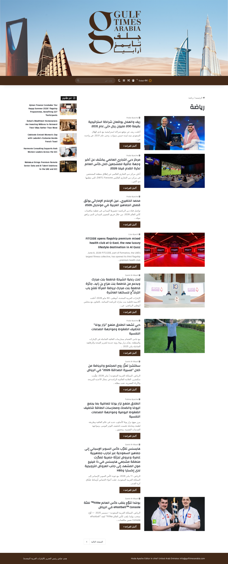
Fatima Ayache (131, 399)
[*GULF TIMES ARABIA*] (114, 38)
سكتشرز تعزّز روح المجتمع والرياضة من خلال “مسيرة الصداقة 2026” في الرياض (113, 368)
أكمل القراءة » (129, 146)
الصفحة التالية (97, 541)
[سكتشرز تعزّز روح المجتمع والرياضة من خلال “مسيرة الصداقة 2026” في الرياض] (174, 377)
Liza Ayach (133, 234)
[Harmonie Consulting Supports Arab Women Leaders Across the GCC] (68, 152)
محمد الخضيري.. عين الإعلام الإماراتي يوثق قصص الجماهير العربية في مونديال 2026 (112, 203)
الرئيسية (199, 98)
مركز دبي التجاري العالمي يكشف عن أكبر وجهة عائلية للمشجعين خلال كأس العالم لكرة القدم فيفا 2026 (112, 164)
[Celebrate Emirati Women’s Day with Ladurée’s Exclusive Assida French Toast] (68, 139)
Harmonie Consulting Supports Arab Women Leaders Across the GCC (40, 150)
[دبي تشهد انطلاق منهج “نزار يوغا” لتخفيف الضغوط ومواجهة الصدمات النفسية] (174, 336)
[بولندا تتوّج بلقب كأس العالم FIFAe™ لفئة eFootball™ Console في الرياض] (174, 514)
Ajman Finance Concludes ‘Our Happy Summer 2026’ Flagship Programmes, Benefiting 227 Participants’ (42, 110)
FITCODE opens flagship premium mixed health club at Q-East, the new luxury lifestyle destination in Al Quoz (113, 243)
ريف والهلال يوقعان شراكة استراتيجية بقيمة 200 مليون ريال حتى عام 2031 (114, 124)
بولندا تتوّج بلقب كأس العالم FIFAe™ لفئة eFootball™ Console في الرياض (112, 505)
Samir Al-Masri (131, 275)
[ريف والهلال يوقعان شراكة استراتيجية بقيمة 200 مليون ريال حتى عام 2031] (174, 133)
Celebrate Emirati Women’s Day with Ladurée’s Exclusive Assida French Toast (42, 138)
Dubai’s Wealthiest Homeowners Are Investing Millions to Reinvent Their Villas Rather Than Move (41, 124)
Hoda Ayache (132, 117)
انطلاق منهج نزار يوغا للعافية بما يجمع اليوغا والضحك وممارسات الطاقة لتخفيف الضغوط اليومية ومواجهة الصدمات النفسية (112, 410)
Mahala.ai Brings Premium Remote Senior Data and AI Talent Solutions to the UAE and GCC (40, 165)
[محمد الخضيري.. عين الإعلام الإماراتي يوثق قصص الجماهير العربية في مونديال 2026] (174, 212)
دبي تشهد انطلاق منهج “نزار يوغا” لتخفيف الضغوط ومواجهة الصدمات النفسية (116, 329)
